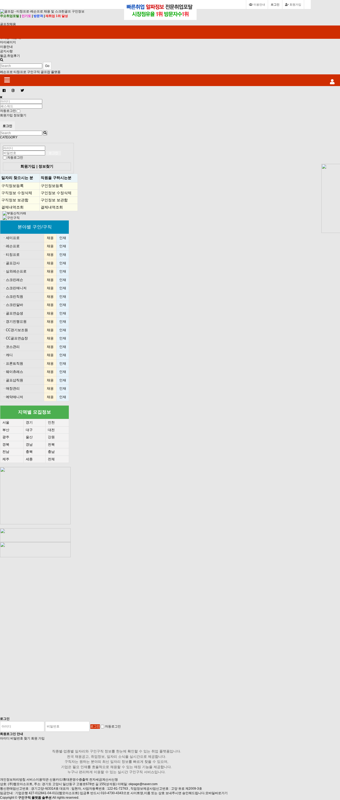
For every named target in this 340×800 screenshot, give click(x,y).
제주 (5, 459)
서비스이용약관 (37, 779)
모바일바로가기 (216, 793)
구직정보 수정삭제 (16, 193)
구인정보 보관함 (54, 200)
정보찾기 (20, 115)
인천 (51, 422)
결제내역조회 (12, 207)
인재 (62, 238)
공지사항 (6, 51)
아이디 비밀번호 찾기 (15, 738)
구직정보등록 (12, 186)
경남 (29, 444)
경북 (5, 444)
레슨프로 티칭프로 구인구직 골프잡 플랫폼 (30, 72)
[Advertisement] (39, 637)
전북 (51, 444)
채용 (50, 238)
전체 (51, 459)
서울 (5, 422)
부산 (5, 430)
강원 (51, 437)
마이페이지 (8, 42)
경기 (29, 422)
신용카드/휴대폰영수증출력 (68, 779)
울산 (29, 437)
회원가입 (295, 4)
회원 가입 (38, 738)
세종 (29, 459)
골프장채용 (8, 24)
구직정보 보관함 (14, 200)
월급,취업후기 (10, 56)
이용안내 (6, 47)
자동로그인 (15, 157)
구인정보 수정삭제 (56, 193)
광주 (5, 437)
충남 (51, 452)
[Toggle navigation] (0, 20)
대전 (51, 430)
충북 (29, 452)
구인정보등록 (52, 186)
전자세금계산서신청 (103, 779)
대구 (29, 430)
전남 (5, 452)
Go (47, 66)
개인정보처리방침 (13, 779)
